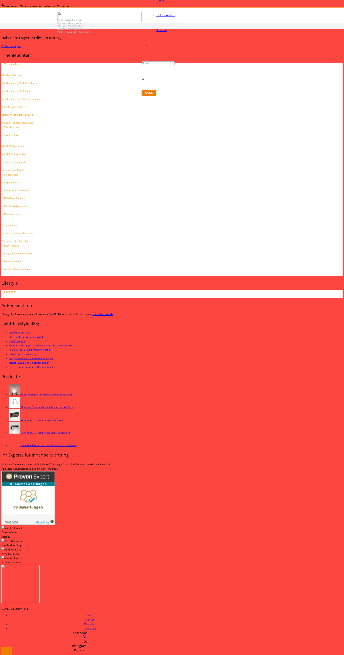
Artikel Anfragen (11, 46)
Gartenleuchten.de (102, 314)
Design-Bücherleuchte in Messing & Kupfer (31, 358)
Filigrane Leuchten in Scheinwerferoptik (29, 349)
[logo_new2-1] (99, 21)
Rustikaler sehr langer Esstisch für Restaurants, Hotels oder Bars (41, 345)
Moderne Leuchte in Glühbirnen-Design (29, 362)
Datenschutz (90, 624)
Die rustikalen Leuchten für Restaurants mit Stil (33, 367)
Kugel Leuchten (17, 341)
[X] (85, 637)
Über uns (90, 619)
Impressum (90, 628)
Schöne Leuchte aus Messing (23, 354)
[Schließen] (143, 79)
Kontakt (90, 615)
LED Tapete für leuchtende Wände (26, 336)
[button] (6, 651)
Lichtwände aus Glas (19, 332)
